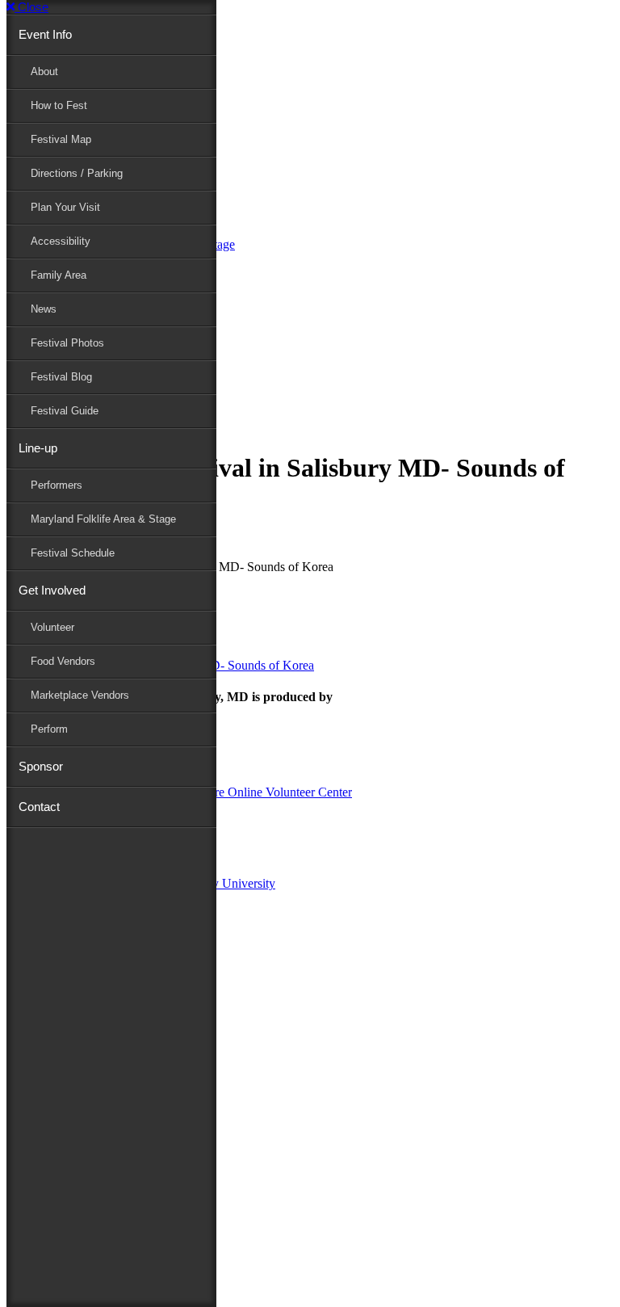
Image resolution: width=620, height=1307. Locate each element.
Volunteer (52, 627)
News (44, 309)
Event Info (45, 34)
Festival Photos (67, 343)
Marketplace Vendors (80, 695)
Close (31, 7)
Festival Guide (64, 411)
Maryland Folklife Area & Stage (103, 519)
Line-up (38, 448)
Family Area (58, 275)
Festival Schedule (73, 553)
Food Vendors (63, 661)
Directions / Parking (77, 173)
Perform (49, 729)
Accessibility (60, 241)
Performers (56, 485)
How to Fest (59, 105)
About (44, 71)
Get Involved (52, 590)
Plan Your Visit (65, 207)
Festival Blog (61, 377)
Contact (39, 806)
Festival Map (61, 139)
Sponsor (41, 766)
